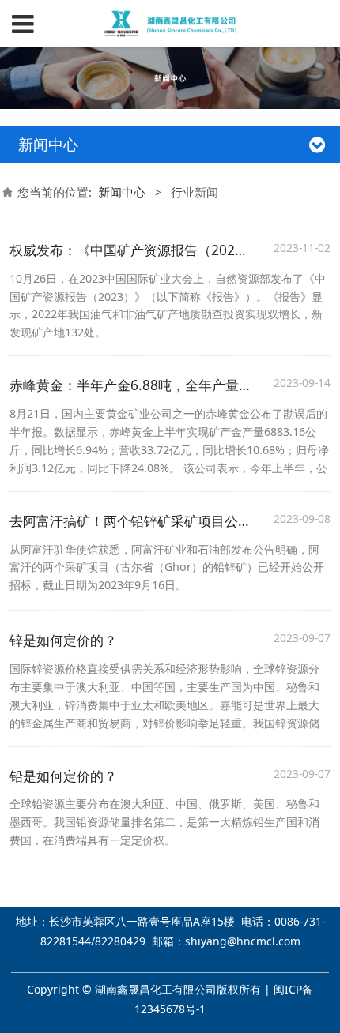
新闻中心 (121, 192)
